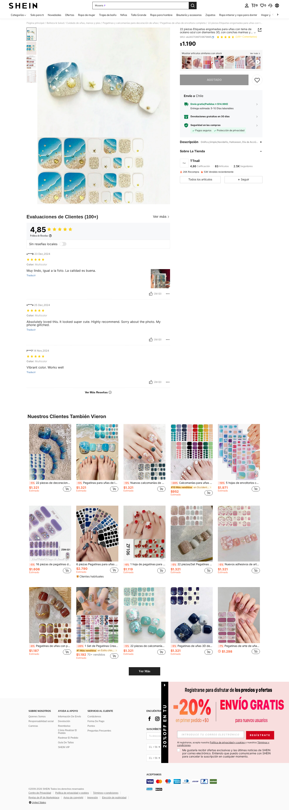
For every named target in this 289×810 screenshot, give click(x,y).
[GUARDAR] (257, 80)
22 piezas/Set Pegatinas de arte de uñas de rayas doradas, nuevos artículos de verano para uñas (192, 564)
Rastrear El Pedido (68, 737)
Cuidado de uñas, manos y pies (83, 23)
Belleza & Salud (55, 23)
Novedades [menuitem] (54, 15)
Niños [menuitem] (123, 15)
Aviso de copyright (73, 797)
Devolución (64, 721)
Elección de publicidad (114, 797)
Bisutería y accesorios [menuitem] (189, 15)
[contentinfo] (205, 781)
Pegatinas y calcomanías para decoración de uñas (130, 23)
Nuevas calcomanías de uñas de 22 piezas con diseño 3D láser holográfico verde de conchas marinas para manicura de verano (145, 482)
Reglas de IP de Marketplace (44, 797)
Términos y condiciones (105, 793)
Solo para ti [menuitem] (37, 15)
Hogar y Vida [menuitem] (269, 15)
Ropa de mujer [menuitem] (86, 15)
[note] (90, 576)
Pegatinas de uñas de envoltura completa (183, 23)
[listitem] (187, 62)
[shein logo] (23, 5)
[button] (270, 5)
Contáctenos (94, 716)
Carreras (33, 726)
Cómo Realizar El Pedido (67, 731)
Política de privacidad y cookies (72, 793)
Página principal (35, 23)
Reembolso (64, 726)
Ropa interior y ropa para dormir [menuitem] (238, 15)
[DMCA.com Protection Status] (158, 789)
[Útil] (150, 293)
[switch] (62, 244)
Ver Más (144, 671)
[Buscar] (193, 5)
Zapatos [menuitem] (210, 15)
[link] (254, 5)
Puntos (91, 726)
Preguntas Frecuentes (99, 730)
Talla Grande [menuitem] (138, 15)
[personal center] (246, 5)
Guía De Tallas (66, 742)
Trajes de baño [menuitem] (107, 15)
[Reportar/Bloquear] (167, 293)
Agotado (214, 80)
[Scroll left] (273, 15)
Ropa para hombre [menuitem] (161, 15)
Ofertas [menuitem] (69, 15)
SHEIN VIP (64, 747)
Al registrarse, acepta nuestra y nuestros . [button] (223, 744)
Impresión (92, 797)
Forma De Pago (95, 721)
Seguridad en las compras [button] (206, 125)
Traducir (31, 275)
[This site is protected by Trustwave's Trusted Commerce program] (149, 789)
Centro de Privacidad (40, 793)
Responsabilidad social (41, 721)
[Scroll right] (277, 15)
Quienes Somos (37, 716)
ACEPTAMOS (153, 774)
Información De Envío (69, 716)
